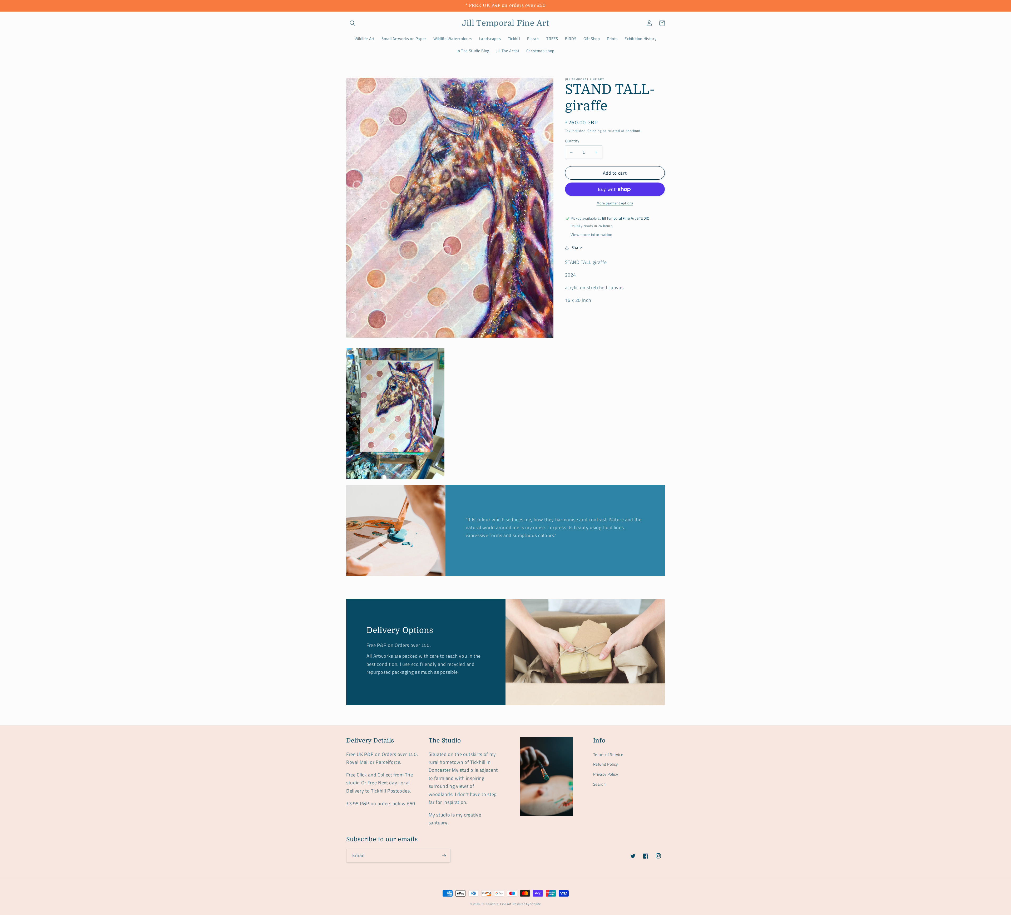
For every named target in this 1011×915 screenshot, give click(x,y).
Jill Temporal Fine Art (497, 904)
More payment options (615, 203)
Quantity (572, 141)
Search (599, 784)
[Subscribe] (444, 856)
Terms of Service (608, 754)
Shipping (594, 131)
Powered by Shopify (527, 904)
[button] (352, 23)
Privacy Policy (605, 774)
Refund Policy (605, 764)
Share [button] (577, 247)
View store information (591, 235)
